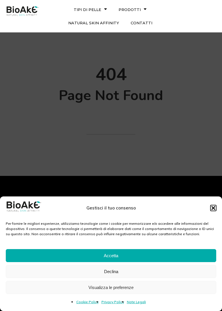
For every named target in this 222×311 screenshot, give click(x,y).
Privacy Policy (112, 302)
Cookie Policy (87, 302)
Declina (111, 271)
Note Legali (136, 302)
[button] (213, 208)
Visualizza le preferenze (111, 287)
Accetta (111, 255)
